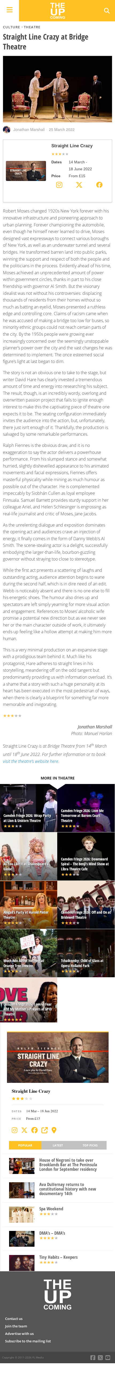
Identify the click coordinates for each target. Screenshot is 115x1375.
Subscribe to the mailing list (28, 1341)
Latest (58, 1145)
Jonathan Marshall (29, 129)
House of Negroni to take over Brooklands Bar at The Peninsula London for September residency (68, 1164)
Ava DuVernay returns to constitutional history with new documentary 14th (67, 1189)
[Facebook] (34, 1130)
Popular (25, 1145)
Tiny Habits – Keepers (58, 1257)
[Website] (44, 1130)
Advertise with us (19, 1333)
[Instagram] (14, 1130)
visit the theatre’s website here (30, 761)
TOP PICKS (90, 1145)
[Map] (54, 1130)
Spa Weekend (51, 1209)
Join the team (16, 1326)
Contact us (13, 1318)
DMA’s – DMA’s (52, 1233)
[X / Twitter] (24, 1130)
